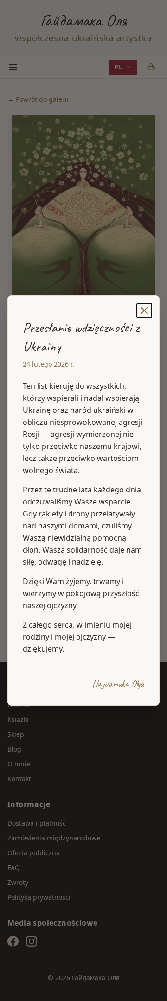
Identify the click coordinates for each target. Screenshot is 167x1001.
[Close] (144, 310)
